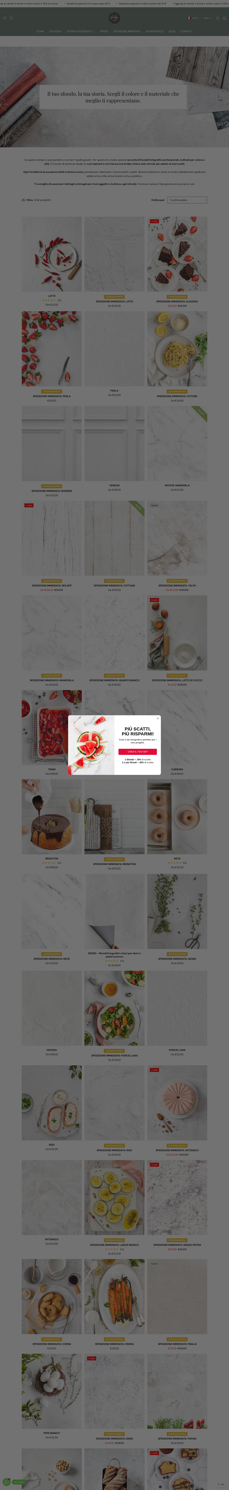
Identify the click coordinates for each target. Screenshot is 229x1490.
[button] (158, 718)
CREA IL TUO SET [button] (138, 751)
